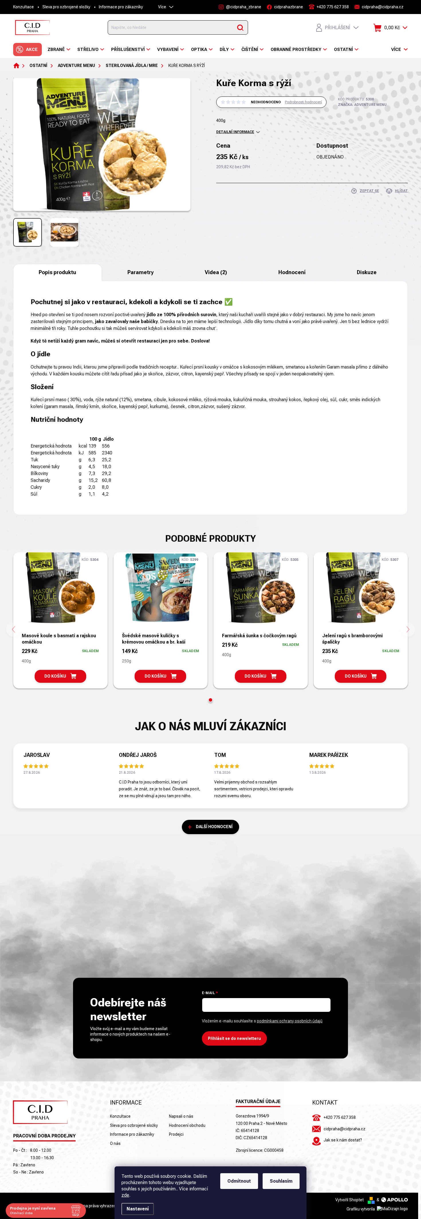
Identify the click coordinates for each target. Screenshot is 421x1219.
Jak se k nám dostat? (343, 1140)
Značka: (362, 105)
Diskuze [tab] (367, 272)
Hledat (240, 27)
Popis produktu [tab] (57, 272)
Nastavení (138, 1209)
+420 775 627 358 (340, 1117)
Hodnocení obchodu (187, 1125)
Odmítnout (239, 1181)
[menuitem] (27, 49)
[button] (210, 700)
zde (125, 1195)
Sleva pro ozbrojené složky (66, 7)
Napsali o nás (181, 1116)
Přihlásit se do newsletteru (234, 1038)
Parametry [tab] (140, 272)
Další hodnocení (214, 826)
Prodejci (176, 1134)
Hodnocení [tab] (292, 272)
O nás (115, 1143)
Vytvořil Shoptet (349, 1200)
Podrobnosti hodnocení (303, 102)
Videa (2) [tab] (216, 272)
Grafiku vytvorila (361, 1209)
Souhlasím (281, 1181)
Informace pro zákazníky (121, 7)
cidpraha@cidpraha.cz (344, 1129)
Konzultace (23, 7)
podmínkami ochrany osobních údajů (289, 1021)
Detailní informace (235, 132)
